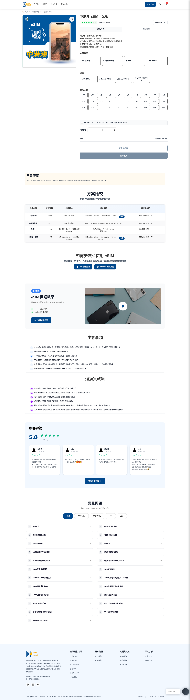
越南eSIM (73, 677)
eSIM (110, 516)
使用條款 (98, 660)
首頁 (26, 12)
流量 (82, 73)
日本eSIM (73, 656)
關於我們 (98, 656)
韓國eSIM (73, 660)
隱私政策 (123, 656)
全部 (122, 216)
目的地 (36, 4)
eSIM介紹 (148, 660)
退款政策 (123, 660)
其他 (121, 516)
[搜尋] (160, 4)
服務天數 (84, 90)
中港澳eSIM (74, 665)
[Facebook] (28, 685)
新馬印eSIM (74, 673)
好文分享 (54, 4)
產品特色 (100, 29)
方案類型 (84, 53)
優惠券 (44, 4)
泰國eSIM (73, 669)
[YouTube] (38, 685)
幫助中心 (64, 4)
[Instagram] (33, 685)
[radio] (90, 61)
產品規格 (146, 29)
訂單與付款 (81, 516)
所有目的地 (35, 12)
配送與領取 (97, 516)
